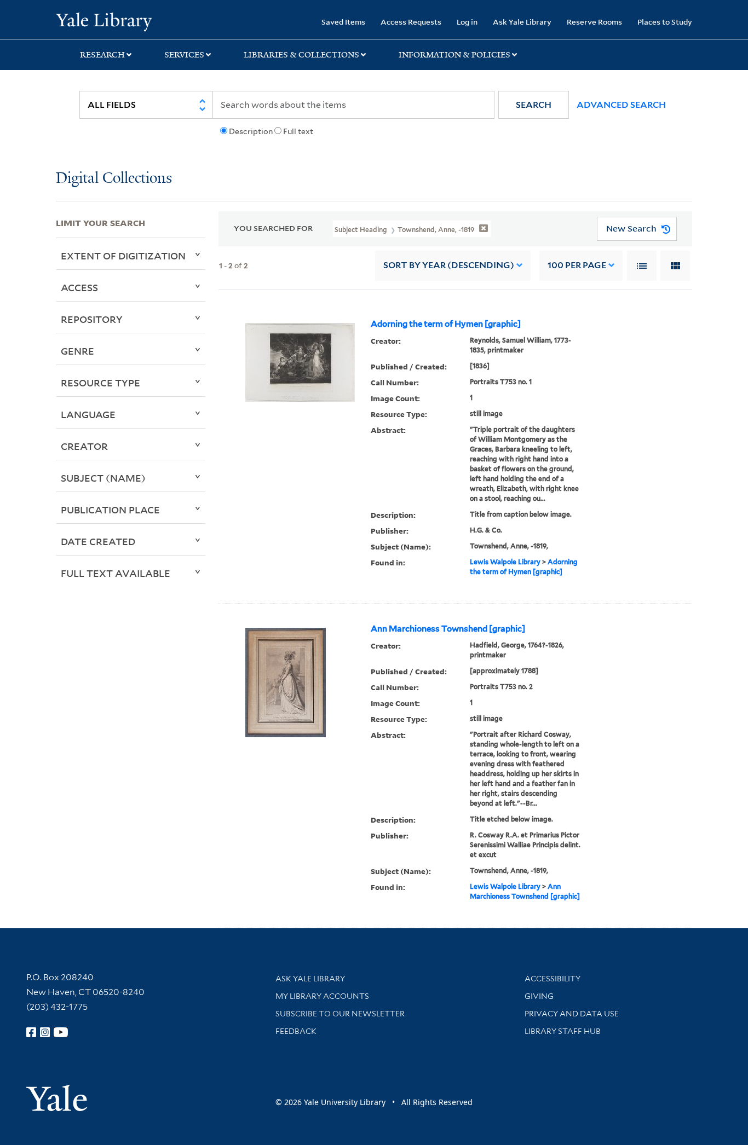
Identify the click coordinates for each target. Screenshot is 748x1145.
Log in (467, 21)
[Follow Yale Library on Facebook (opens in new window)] (31, 1032)
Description (251, 131)
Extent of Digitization (123, 255)
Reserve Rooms (594, 21)
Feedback (296, 1031)
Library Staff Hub (563, 1031)
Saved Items (343, 21)
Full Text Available (115, 573)
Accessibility (552, 978)
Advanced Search (621, 105)
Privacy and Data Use (572, 1013)
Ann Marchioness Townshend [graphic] (448, 629)
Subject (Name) (103, 477)
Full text (298, 131)
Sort (448, 265)
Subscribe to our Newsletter (340, 1013)
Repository (92, 319)
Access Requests (411, 21)
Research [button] (102, 54)
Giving (539, 996)
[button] (533, 105)
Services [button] (184, 54)
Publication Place (110, 509)
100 (577, 265)
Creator (84, 446)
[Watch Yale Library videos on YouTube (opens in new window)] (61, 1032)
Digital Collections (114, 178)
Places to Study (664, 21)
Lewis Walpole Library (505, 562)
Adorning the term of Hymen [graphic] (446, 324)
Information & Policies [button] (454, 54)
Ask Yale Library (522, 21)
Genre (77, 350)
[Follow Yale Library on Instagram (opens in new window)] (45, 1032)
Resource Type (100, 382)
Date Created (98, 541)
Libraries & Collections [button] (301, 54)
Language (88, 414)
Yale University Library (103, 20)
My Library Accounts (322, 996)
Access (79, 287)
